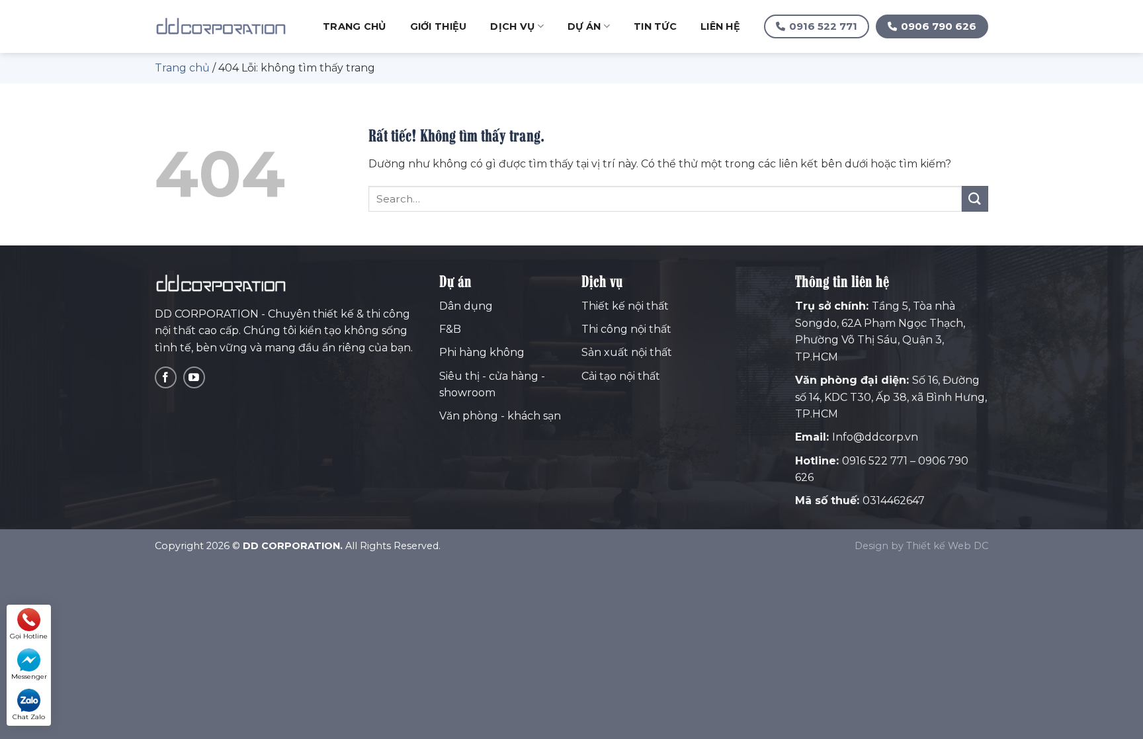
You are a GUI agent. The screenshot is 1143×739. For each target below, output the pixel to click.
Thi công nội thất (626, 329)
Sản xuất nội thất (626, 352)
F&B (450, 329)
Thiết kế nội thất (625, 306)
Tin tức (655, 26)
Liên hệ (720, 26)
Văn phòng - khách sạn (500, 416)
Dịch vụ (512, 26)
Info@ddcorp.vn (875, 437)
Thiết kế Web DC (947, 546)
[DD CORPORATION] (221, 26)
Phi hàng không (482, 352)
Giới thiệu (438, 26)
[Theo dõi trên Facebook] (166, 377)
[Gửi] (975, 199)
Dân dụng (466, 306)
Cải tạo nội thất (620, 376)
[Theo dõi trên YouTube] (194, 377)
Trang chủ (354, 26)
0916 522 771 (823, 26)
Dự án (584, 26)
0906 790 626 (938, 26)
